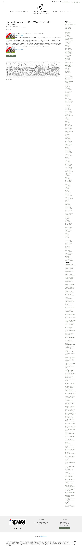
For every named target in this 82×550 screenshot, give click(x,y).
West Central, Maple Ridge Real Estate (23, 76)
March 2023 (68, 72)
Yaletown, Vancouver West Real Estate (39, 77)
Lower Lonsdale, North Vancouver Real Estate (22, 69)
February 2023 (68, 74)
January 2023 (68, 75)
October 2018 (68, 130)
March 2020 (68, 109)
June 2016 (67, 158)
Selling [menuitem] (55, 11)
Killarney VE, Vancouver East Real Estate (25, 68)
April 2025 (67, 46)
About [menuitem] (68, 11)
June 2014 (67, 188)
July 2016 (67, 157)
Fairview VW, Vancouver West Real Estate (70, 330)
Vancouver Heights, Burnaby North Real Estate (43, 75)
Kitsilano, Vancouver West (40, 68)
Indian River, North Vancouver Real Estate (52, 67)
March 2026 (68, 36)
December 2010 (68, 241)
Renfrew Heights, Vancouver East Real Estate (70, 441)
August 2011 (67, 231)
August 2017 (68, 145)
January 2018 (68, 140)
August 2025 (68, 42)
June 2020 (67, 107)
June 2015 (67, 175)
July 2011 (67, 233)
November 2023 (69, 62)
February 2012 (68, 223)
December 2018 (68, 127)
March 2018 (67, 138)
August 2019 (68, 117)
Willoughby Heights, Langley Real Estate (26, 77)
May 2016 (67, 160)
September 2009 (69, 253)
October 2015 (68, 170)
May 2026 (67, 33)
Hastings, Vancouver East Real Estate (18, 67)
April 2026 (67, 35)
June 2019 (67, 120)
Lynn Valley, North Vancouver (50, 69)
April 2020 (67, 108)
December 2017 (68, 141)
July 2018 (67, 132)
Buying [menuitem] (25, 11)
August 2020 (68, 104)
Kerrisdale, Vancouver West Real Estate (12, 68)
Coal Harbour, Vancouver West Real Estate (70, 296)
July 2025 (67, 43)
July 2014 (67, 187)
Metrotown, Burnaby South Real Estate (46, 70)
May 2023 (67, 71)
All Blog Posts (68, 22)
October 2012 (68, 211)
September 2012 (69, 213)
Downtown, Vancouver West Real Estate (18, 64)
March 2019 (67, 124)
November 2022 (69, 78)
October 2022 (68, 79)
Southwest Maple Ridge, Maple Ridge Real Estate (46, 74)
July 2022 (67, 84)
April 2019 (67, 122)
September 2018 (69, 131)
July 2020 (67, 105)
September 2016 (69, 155)
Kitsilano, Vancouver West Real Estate (51, 68)
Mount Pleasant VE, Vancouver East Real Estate (33, 71)
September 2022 (69, 81)
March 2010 (67, 250)
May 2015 (67, 177)
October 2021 (68, 92)
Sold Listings (68, 28)
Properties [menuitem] (18, 11)
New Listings (68, 25)
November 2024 (69, 53)
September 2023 (69, 65)
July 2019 (67, 118)
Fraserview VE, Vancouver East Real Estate (13, 66)
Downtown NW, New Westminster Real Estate (70, 303)
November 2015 (68, 168)
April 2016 (67, 161)
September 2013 (69, 198)
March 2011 (67, 239)
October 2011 (68, 229)
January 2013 (68, 207)
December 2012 (68, 208)
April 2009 (67, 257)
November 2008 (69, 260)
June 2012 (67, 217)
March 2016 (67, 163)
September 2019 (69, 115)
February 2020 (68, 111)
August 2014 (68, 185)
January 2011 (68, 240)
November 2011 (68, 227)
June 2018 (67, 134)
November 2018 (68, 128)
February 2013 (68, 206)
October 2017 (68, 142)
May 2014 (67, 190)
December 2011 (68, 226)
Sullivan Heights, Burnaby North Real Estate (69, 471)
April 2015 (67, 178)
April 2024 (67, 59)
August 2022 (68, 82)
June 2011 (67, 234)
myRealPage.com (43, 536)
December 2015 (68, 167)
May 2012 (67, 218)
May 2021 (67, 95)
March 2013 (67, 204)
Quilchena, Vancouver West (49, 72)
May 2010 (67, 247)
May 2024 (67, 58)
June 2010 (67, 246)
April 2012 (67, 220)
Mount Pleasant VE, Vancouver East (19, 71)
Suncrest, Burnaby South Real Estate (21, 75)
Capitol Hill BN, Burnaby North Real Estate (69, 281)
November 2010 (68, 243)
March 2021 (67, 98)
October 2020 (68, 102)
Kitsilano (34, 68)
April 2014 (67, 191)
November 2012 (68, 210)
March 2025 (68, 48)
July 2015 (67, 174)
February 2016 (68, 164)
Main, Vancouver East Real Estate (21, 70)
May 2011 (67, 236)
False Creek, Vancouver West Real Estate (27, 65)
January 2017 (68, 151)
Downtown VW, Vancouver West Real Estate (70, 314)
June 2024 (67, 56)
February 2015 (68, 180)
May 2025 (67, 45)
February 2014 (68, 194)
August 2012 (68, 214)
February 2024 (68, 61)
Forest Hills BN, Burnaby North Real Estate (41, 65)
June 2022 (67, 85)
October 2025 (68, 39)
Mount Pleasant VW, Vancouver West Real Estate (49, 71)
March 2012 (67, 221)
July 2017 (67, 147)
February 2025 (68, 49)
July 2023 (67, 68)
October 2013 (68, 197)
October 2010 (68, 244)
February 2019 (68, 125)
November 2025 (69, 38)
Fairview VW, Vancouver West (43, 64)
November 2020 (69, 101)
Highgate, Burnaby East (29, 67)
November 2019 (68, 112)
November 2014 (68, 183)
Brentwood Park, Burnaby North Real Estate (69, 271)
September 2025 (69, 41)
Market (62, 11)
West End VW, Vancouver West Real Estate (36, 76)
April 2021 (67, 97)
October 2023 (68, 64)
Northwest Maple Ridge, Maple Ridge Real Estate (37, 72)
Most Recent (68, 32)
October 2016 (68, 154)
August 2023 (68, 66)
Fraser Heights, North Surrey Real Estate (54, 65)
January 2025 (68, 51)
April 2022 (67, 88)
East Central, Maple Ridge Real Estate (31, 64)
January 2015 (68, 181)
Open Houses (68, 27)
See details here (19, 35)
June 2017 (67, 148)
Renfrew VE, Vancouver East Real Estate (21, 73)
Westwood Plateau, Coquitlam (49, 76)
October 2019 (68, 114)
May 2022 (67, 86)
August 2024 (68, 55)
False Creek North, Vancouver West (14, 65)
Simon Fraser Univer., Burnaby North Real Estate (17, 74)
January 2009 (68, 259)
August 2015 (68, 173)
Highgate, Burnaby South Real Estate (39, 67)
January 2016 (68, 165)
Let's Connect (64, 528)
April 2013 (67, 203)
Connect (66, 1)
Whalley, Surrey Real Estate (14, 77)
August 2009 (68, 254)
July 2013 (67, 200)
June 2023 (67, 69)
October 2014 (68, 184)
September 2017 (69, 144)
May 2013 (67, 201)
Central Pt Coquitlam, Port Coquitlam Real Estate (70, 289)
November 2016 (68, 152)
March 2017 (67, 150)
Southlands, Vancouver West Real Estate (31, 74)
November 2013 (68, 196)
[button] (72, 2)
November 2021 (68, 91)
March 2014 (67, 193)
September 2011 (68, 230)
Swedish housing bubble (31, 75)
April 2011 (67, 237)
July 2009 (67, 256)
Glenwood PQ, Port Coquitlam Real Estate (44, 66)
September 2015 (69, 171)
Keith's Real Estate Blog (70, 24)
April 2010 (67, 249)
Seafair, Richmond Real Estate (47, 73)
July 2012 (67, 216)
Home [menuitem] (11, 11)
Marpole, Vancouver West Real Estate (33, 70)
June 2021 (67, 94)
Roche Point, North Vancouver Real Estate (35, 73)
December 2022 (69, 76)
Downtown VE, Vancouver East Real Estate (70, 307)
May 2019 (67, 121)
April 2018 (67, 137)
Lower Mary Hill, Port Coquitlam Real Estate (38, 69)
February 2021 (68, 99)
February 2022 (68, 89)
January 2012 (68, 224)
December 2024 (69, 52)
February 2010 (68, 251)
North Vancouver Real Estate (24, 72)
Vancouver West (54, 75)
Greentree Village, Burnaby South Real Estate (69, 360)
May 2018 (67, 135)
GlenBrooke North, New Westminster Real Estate (28, 66)
